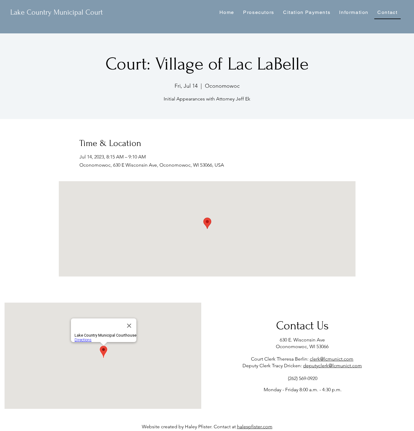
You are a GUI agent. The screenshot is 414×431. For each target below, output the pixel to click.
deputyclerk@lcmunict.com (332, 365)
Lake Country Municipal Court (56, 12)
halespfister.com (254, 426)
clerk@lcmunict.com (331, 359)
